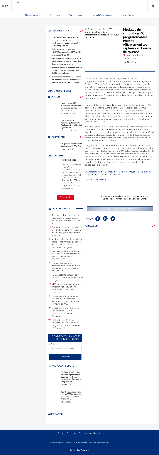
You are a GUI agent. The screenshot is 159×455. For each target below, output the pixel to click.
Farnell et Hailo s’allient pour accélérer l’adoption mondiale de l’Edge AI (67, 278)
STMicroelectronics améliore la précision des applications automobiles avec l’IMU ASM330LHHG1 (66, 288)
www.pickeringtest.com (95, 180)
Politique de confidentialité (90, 433)
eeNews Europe (127, 15)
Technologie (55, 15)
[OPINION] (81, 97)
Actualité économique (102, 15)
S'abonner (65, 357)
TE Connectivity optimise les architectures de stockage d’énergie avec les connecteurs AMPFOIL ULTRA (66, 300)
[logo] (33, 6)
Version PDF (65, 197)
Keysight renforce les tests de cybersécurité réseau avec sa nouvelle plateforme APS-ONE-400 (67, 219)
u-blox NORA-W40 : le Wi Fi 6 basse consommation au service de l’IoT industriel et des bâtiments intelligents (67, 243)
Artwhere (85, 450)
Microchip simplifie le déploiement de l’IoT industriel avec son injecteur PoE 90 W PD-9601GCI (66, 267)
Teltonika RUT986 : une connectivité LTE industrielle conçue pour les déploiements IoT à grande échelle (66, 324)
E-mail (51, 344)
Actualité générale (77, 15)
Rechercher (71, 433)
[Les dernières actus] (81, 31)
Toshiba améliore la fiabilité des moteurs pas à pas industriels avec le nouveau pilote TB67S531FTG (66, 255)
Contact (61, 433)
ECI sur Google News (121, 209)
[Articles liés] (153, 226)
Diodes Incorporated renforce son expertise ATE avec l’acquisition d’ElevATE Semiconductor (65, 312)
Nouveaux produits (33, 15)
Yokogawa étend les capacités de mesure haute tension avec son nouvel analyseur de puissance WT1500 (67, 231)
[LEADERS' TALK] (81, 137)
